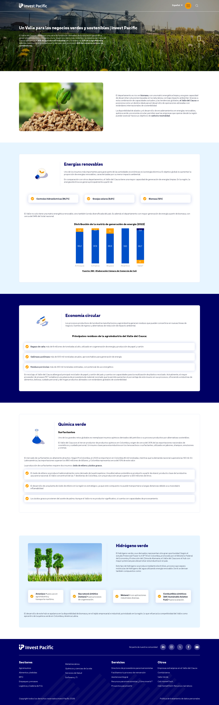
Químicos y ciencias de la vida (78, 668)
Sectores (25, 662)
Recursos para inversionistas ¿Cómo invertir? (131, 681)
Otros (162, 662)
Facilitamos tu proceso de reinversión (128, 672)
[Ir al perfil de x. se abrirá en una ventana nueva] (180, 647)
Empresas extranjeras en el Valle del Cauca (177, 668)
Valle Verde (163, 677)
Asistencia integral (119, 677)
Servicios (118, 662)
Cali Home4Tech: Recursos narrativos (175, 686)
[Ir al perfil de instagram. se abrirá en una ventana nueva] (172, 647)
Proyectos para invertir (121, 686)
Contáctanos (164, 672)
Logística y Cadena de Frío (31, 686)
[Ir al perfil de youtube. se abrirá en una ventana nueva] (197, 647)
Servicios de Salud (73, 673)
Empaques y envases (28, 681)
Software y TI (71, 677)
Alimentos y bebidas (28, 672)
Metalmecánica (72, 664)
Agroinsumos (25, 668)
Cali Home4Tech (165, 681)
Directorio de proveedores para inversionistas (132, 668)
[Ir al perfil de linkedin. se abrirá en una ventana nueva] (163, 647)
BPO (21, 677)
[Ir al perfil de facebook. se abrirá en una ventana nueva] (188, 647)
